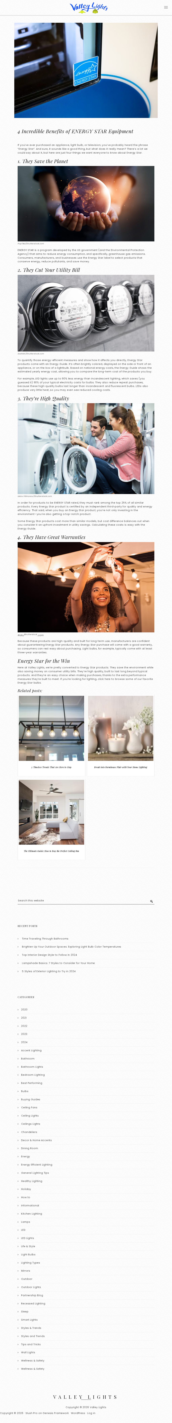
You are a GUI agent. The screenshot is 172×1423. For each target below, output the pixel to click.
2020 (24, 1009)
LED (23, 1230)
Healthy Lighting (31, 1181)
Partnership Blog (32, 1295)
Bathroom (28, 1058)
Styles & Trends (31, 1328)
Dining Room (29, 1148)
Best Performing (31, 1083)
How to (25, 1197)
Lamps (25, 1222)
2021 (24, 1017)
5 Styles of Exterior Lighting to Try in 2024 (49, 971)
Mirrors (25, 1270)
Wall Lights (28, 1352)
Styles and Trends (33, 1336)
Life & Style (28, 1246)
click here (104, 679)
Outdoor (26, 1279)
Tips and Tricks (31, 1344)
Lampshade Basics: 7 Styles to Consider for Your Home (58, 963)
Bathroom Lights (32, 1067)
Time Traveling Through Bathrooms (45, 938)
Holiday (26, 1189)
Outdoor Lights (31, 1287)
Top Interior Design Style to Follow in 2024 (49, 955)
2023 (24, 1034)
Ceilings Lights (30, 1124)
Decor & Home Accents (36, 1140)
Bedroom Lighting (33, 1075)
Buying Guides (30, 1099)
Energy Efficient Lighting (36, 1164)
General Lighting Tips (35, 1173)
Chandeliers (29, 1132)
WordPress (78, 1413)
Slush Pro (32, 1413)
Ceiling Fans (29, 1107)
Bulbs (24, 1091)
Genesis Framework (56, 1413)
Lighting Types (30, 1262)
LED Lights (27, 1238)
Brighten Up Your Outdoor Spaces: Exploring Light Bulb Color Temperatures (71, 946)
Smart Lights (29, 1319)
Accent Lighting (31, 1050)
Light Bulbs (28, 1254)
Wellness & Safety (32, 1360)
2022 (24, 1026)
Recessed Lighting (33, 1303)
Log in (91, 1413)
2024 (24, 1042)
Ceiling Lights (30, 1115)
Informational (30, 1205)
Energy (25, 1156)
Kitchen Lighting (31, 1213)
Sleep (24, 1311)
